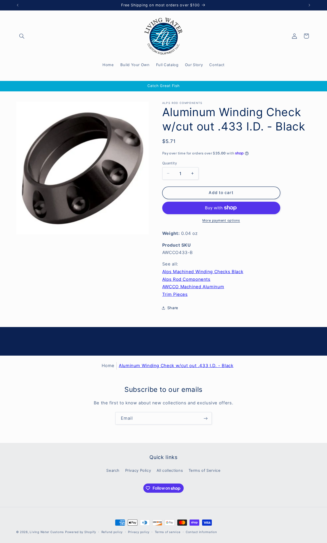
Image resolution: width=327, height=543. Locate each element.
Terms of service (168, 532)
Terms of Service (205, 470)
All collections (170, 470)
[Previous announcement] (17, 5)
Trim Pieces (175, 294)
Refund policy (112, 532)
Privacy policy (138, 532)
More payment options (221, 220)
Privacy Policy (138, 470)
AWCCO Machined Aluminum (193, 286)
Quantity (169, 163)
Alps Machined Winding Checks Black (202, 271)
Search (113, 470)
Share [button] (172, 308)
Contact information (201, 532)
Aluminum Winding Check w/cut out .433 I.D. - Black (176, 365)
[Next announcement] (309, 5)
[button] (22, 36)
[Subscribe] (206, 418)
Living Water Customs (47, 532)
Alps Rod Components (186, 279)
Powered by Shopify (80, 532)
